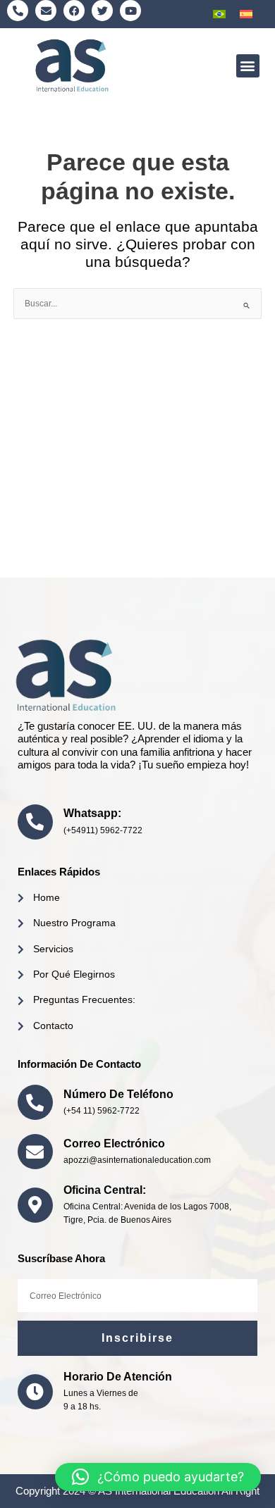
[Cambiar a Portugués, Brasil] (219, 14)
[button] (247, 65)
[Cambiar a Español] (246, 14)
